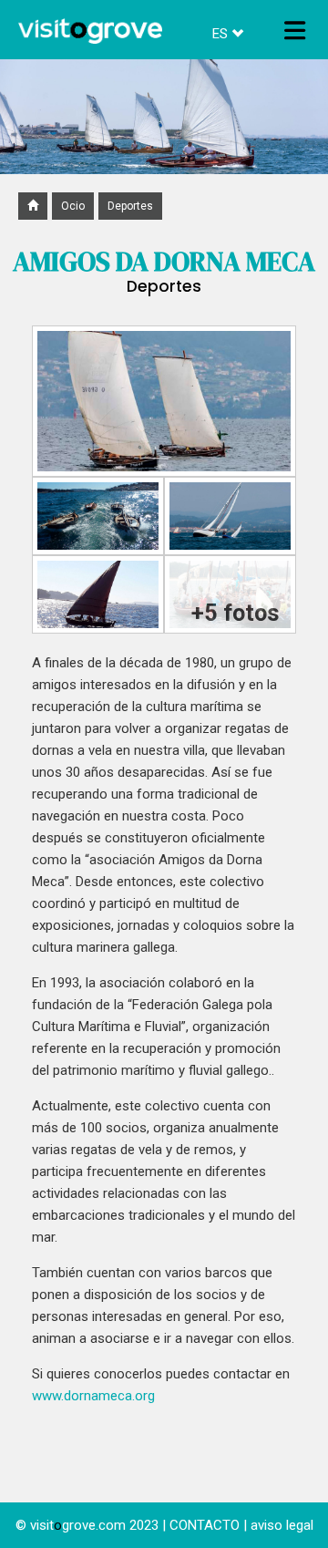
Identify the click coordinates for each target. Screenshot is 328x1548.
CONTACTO (204, 1525)
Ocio (73, 206)
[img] (295, 30)
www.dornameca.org (93, 1396)
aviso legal (282, 1525)
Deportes (130, 206)
